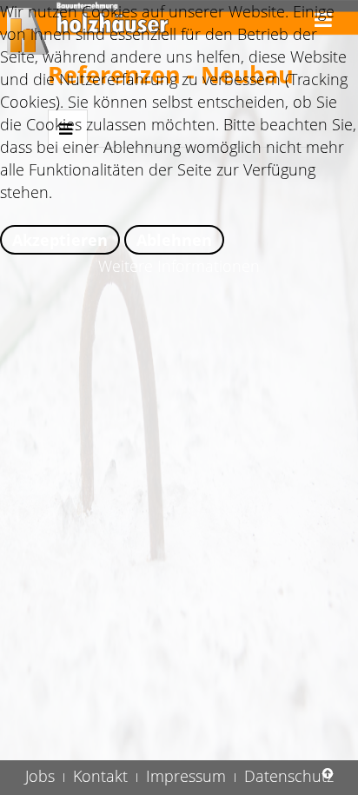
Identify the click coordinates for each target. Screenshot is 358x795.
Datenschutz (289, 775)
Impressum (186, 775)
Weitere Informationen (179, 265)
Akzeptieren (60, 239)
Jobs (40, 775)
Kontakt (100, 775)
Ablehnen (174, 239)
